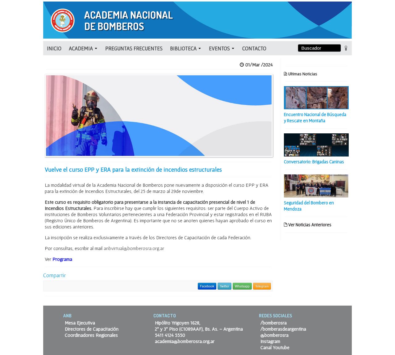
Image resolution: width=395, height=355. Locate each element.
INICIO (54, 48)
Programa (62, 259)
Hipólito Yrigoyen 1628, (177, 322)
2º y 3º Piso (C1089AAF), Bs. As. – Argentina (199, 329)
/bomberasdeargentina (283, 329)
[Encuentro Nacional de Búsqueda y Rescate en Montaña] (316, 97)
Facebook (207, 286)
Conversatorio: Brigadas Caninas (314, 161)
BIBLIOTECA (184, 48)
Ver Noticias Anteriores (309, 224)
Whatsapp (242, 286)
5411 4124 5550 (170, 335)
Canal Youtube (274, 347)
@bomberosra (274, 335)
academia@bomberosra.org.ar (184, 341)
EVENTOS (220, 48)
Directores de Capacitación (91, 329)
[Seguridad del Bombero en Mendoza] (316, 185)
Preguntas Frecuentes (134, 48)
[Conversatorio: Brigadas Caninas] (316, 144)
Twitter (224, 286)
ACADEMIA (81, 48)
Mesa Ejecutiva (80, 322)
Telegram (262, 286)
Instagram (270, 341)
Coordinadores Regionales (91, 335)
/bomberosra (273, 322)
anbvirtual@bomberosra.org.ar (134, 248)
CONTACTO (254, 48)
